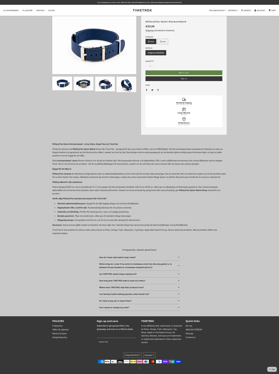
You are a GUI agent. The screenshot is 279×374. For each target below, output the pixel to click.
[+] (154, 66)
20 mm (151, 41)
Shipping (149, 30)
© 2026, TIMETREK (132, 368)
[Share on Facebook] (146, 90)
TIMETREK (139, 10)
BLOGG (51, 10)
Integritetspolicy (59, 337)
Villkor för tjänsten (60, 329)
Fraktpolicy (57, 325)
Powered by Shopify (146, 368)
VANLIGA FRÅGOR (194, 329)
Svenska (232, 10)
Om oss (189, 325)
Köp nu (184, 79)
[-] (146, 66)
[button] (139, 257)
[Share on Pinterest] (158, 90)
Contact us (190, 337)
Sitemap (189, 333)
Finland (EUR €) (216, 10)
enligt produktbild (156, 52)
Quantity (149, 61)
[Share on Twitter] (152, 90)
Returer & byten (59, 333)
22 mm (163, 41)
